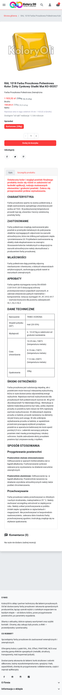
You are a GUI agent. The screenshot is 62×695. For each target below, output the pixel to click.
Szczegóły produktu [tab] (26, 172)
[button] (41, 4)
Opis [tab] (10, 172)
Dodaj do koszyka (30, 143)
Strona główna (10, 16)
